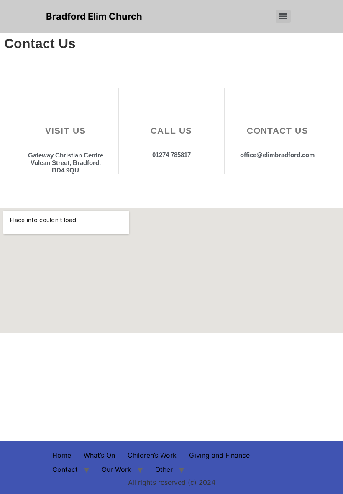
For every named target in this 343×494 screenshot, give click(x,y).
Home (61, 455)
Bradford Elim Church (94, 16)
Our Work (116, 469)
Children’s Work (152, 455)
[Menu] (283, 16)
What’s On (99, 455)
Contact (65, 469)
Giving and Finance (219, 455)
